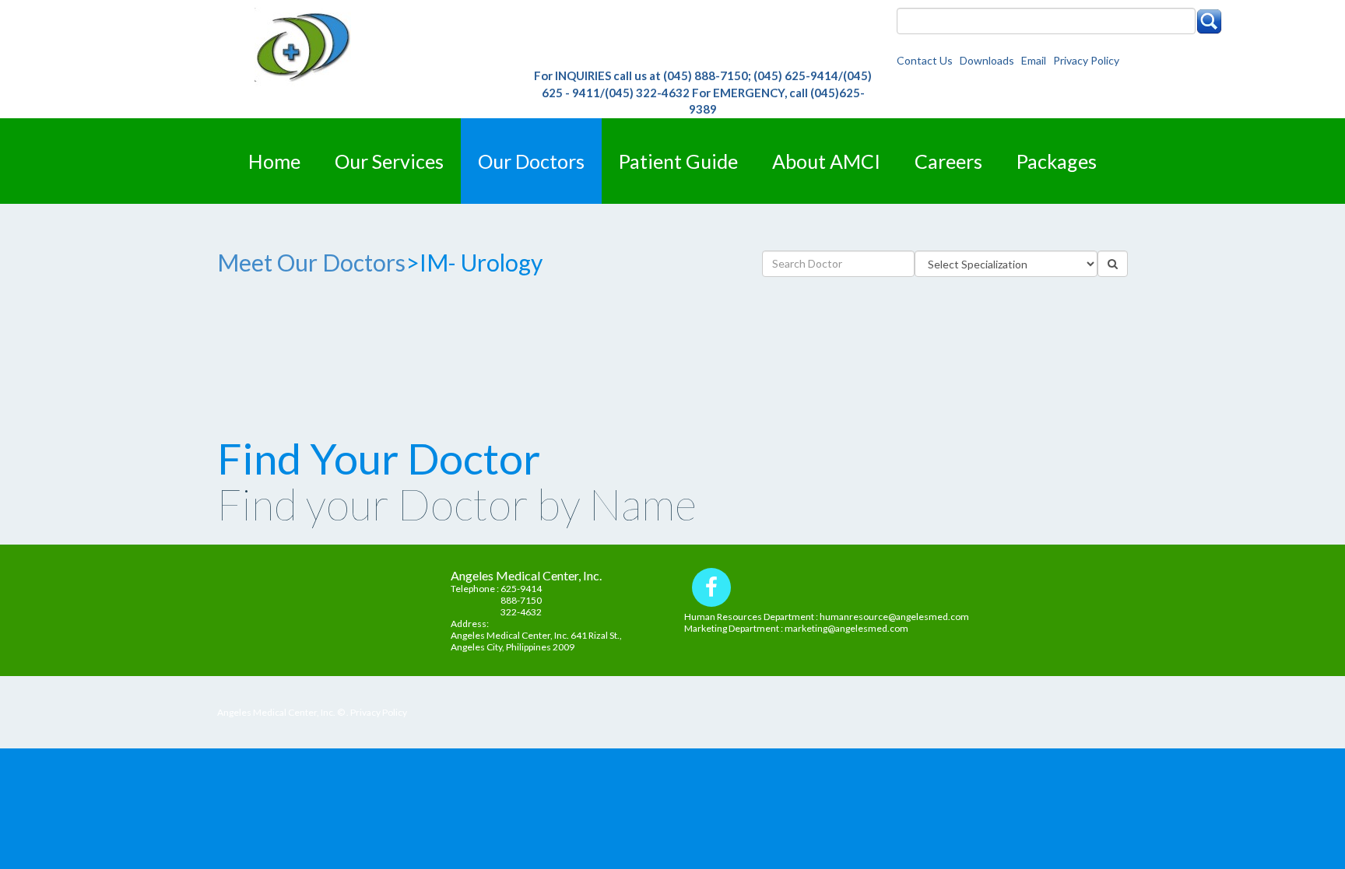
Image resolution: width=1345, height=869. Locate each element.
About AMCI (826, 161)
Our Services (389, 161)
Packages (1057, 161)
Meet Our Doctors (311, 262)
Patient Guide (678, 161)
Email (1036, 60)
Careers (948, 161)
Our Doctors (531, 161)
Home (274, 161)
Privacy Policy (1086, 60)
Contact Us (927, 60)
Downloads (989, 60)
